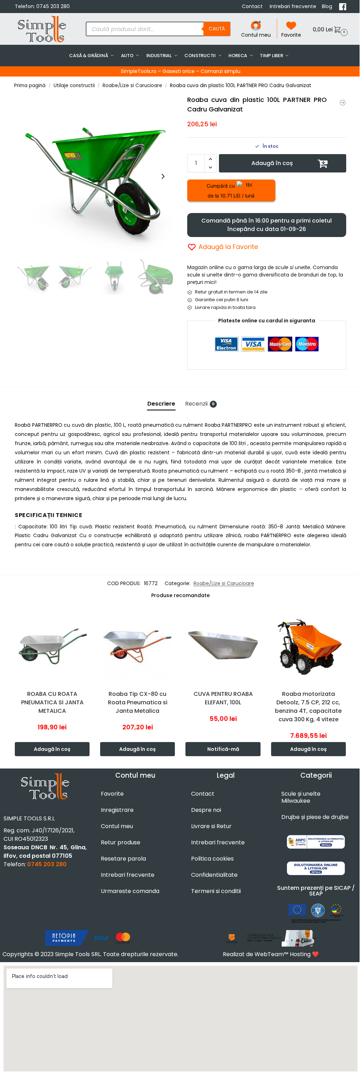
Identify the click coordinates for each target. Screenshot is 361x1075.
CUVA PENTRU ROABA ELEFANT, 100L (223, 698)
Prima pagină (29, 85)
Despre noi (206, 810)
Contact (253, 6)
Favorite (291, 34)
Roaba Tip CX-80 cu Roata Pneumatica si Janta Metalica (137, 702)
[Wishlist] (86, 619)
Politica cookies (212, 859)
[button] (329, 29)
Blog (328, 6)
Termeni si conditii (216, 891)
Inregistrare (117, 810)
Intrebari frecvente (293, 6)
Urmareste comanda (130, 891)
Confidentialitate (214, 875)
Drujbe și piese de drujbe (315, 817)
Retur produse (120, 842)
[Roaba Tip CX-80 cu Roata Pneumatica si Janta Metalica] (137, 646)
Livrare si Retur (211, 826)
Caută (217, 28)
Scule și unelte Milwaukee (300, 797)
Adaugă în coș (272, 163)
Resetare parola (123, 859)
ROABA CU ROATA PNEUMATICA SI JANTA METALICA (52, 702)
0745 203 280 (53, 6)
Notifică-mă (223, 749)
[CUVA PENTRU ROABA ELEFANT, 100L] (222, 646)
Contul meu (256, 34)
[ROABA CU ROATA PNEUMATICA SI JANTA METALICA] (52, 646)
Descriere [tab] (161, 404)
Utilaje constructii (74, 85)
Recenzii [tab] (200, 404)
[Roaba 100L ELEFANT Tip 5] (342, 102)
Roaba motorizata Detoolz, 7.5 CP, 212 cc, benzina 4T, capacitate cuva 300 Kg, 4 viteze (308, 706)
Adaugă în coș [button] (52, 749)
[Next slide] (162, 176)
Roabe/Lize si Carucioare (132, 85)
